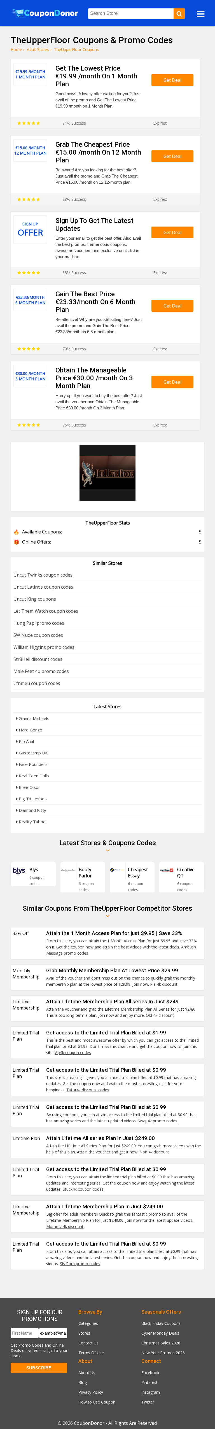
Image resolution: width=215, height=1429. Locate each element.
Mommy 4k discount (64, 1226)
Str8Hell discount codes (37, 659)
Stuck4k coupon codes (83, 1189)
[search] (179, 13)
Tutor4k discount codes (87, 1089)
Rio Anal (26, 741)
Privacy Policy (90, 1392)
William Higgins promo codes (43, 647)
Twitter (147, 1402)
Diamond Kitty (32, 810)
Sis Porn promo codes (80, 1263)
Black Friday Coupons (161, 1323)
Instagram (150, 1392)
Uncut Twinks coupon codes (43, 575)
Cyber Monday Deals (160, 1333)
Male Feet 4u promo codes (41, 671)
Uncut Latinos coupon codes (43, 587)
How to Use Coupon (96, 1402)
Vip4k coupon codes (73, 1052)
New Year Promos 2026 (163, 1352)
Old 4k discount (160, 1015)
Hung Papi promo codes (38, 623)
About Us (86, 1372)
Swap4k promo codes (157, 1120)
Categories (88, 1323)
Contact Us (88, 1343)
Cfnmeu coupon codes (36, 683)
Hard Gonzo (30, 730)
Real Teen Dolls (33, 775)
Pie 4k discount (163, 984)
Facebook (150, 1372)
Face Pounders (33, 764)
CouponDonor (89, 1423)
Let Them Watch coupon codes (45, 611)
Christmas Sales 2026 (160, 1343)
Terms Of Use (91, 1352)
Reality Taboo (32, 821)
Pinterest (149, 1382)
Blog (82, 1382)
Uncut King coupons (34, 599)
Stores (84, 1333)
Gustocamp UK (33, 753)
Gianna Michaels (33, 718)
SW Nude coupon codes (38, 635)
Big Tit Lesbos (32, 798)
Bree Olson (29, 787)
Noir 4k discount (154, 1152)
